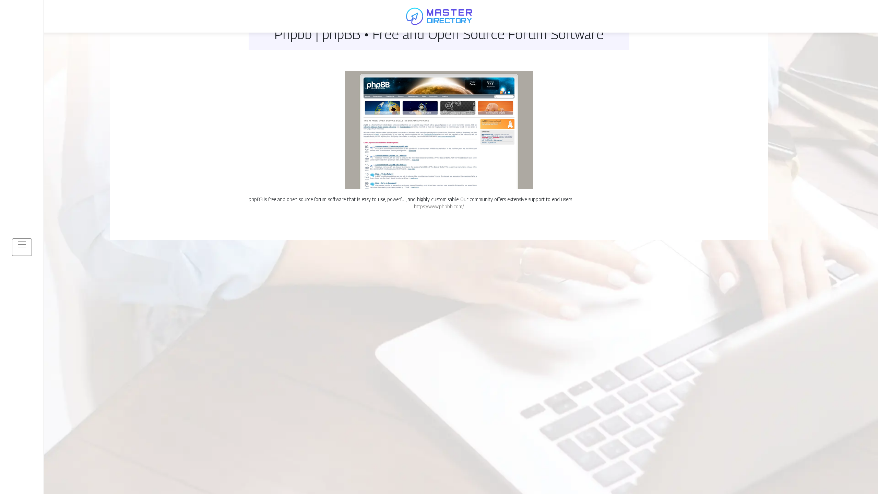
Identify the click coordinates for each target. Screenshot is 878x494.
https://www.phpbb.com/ (439, 206)
